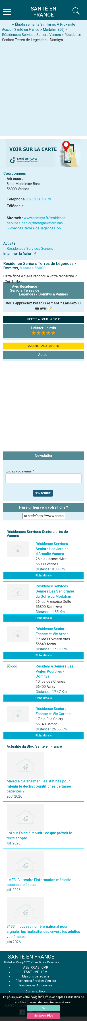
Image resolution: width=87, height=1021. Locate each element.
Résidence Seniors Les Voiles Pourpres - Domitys (54, 671)
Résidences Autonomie (35, 985)
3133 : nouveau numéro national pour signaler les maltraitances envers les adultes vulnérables (43, 931)
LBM (44, 972)
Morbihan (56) (53, 29)
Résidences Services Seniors (30, 248)
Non (18, 281)
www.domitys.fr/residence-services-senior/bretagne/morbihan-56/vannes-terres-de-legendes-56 (37, 223)
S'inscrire (43, 493)
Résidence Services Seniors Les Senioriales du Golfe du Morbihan (55, 591)
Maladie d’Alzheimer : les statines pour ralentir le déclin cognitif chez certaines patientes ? (39, 786)
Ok (43, 1008)
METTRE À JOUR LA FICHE (43, 319)
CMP (44, 967)
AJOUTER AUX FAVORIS (43, 345)
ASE (26, 967)
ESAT (28, 972)
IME (36, 972)
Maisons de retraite (35, 976)
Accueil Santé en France (20, 29)
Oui (7, 281)
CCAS (35, 967)
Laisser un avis (43, 328)
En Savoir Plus (43, 1015)
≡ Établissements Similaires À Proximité (43, 24)
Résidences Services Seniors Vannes (31, 35)
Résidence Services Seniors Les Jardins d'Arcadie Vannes (52, 549)
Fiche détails (43, 575)
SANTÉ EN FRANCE (31, 957)
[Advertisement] (43, 88)
